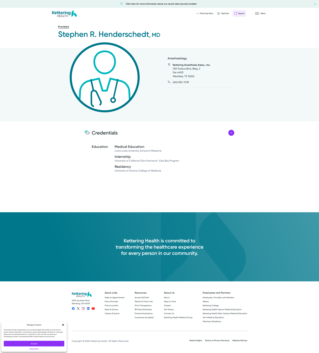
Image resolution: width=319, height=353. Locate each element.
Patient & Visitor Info (144, 301)
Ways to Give (170, 301)
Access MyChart (142, 297)
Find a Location (112, 305)
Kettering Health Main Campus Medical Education (225, 313)
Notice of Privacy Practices (217, 340)
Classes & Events (112, 313)
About (167, 297)
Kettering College (211, 305)
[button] (63, 325)
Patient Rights (196, 340)
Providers (63, 26)
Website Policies (239, 340)
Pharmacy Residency (212, 321)
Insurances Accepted (144, 317)
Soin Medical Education (213, 317)
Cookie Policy (34, 349)
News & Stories (111, 309)
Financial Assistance (144, 313)
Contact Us (169, 313)
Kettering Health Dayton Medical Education (222, 309)
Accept (34, 344)
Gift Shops (169, 309)
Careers (167, 305)
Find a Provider (111, 301)
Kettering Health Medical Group (178, 317)
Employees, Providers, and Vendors (218, 297)
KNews (206, 301)
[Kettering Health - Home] (64, 13)
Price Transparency (143, 305)
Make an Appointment (114, 297)
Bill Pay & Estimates (143, 309)
